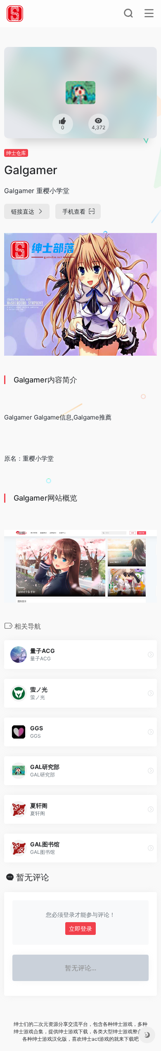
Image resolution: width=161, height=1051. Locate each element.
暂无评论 (32, 877)
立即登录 (80, 928)
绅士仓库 (16, 153)
